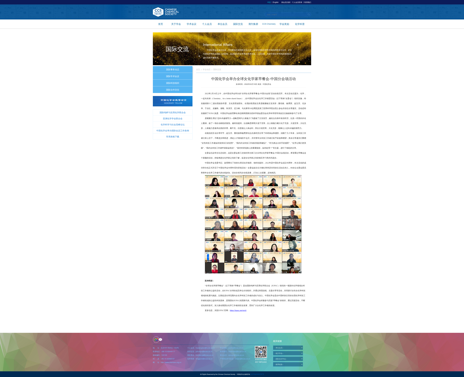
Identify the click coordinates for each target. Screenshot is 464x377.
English (276, 2)
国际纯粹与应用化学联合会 (173, 112)
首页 (160, 24)
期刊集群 (253, 24)
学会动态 (206, 69)
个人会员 (207, 24)
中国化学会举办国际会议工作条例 (172, 130)
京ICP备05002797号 (257, 374)
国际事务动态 (172, 69)
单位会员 (222, 24)
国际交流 (238, 24)
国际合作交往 (172, 89)
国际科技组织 (172, 82)
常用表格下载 (172, 136)
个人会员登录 (297, 2)
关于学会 (176, 24)
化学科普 (300, 24)
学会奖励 (284, 24)
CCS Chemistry (269, 23)
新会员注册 (285, 2)
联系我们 (307, 2)
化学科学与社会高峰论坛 (173, 124)
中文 (269, 2)
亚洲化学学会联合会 (172, 118)
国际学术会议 (172, 76)
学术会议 (191, 24)
